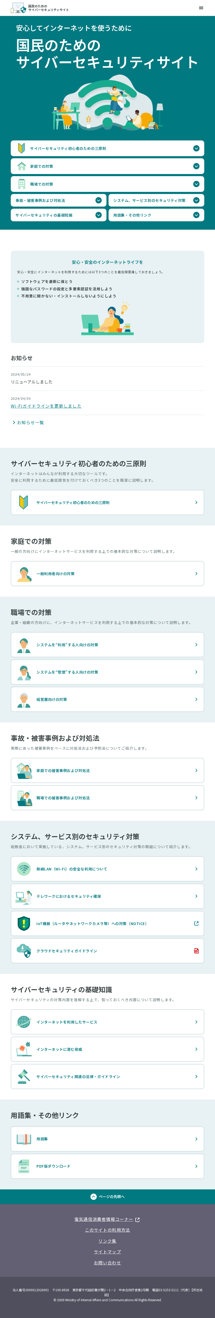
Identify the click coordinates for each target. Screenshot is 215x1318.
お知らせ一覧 (30, 422)
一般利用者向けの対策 (55, 573)
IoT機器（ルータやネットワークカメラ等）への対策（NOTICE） (82, 924)
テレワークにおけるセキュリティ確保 (68, 896)
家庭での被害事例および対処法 (63, 770)
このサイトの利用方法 (107, 1230)
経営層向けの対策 (51, 699)
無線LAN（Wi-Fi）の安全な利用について (71, 868)
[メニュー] (201, 8)
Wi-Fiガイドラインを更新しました (46, 406)
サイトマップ (107, 1251)
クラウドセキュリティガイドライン (56, 952)
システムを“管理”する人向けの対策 (67, 672)
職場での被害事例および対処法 (63, 797)
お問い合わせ (107, 1262)
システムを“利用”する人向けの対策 (67, 644)
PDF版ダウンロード (53, 1166)
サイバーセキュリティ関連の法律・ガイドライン (78, 1076)
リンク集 (107, 1241)
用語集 (42, 1138)
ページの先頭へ (112, 1196)
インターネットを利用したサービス (67, 1022)
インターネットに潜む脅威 (59, 1049)
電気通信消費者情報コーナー (107, 1218)
